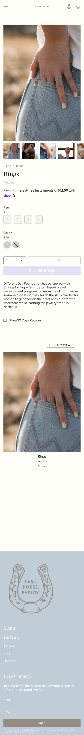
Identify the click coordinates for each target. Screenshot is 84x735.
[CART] (78, 6)
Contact (9, 661)
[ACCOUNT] (69, 6)
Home (7, 165)
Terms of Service (17, 732)
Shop (7, 653)
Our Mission (12, 637)
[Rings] (42, 402)
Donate (8, 645)
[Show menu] (5, 6)
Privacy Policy (68, 730)
